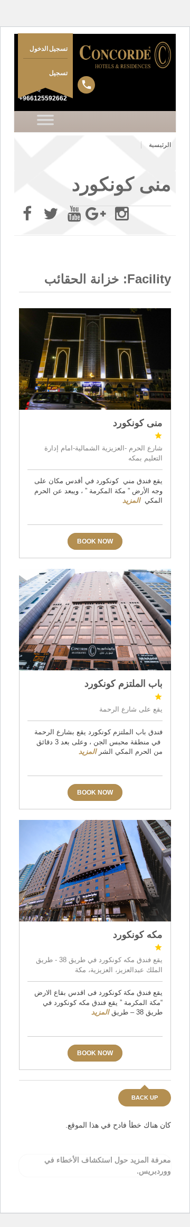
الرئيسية (160, 145)
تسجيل (58, 73)
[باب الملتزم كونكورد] (95, 619)
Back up (144, 1097)
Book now (95, 541)
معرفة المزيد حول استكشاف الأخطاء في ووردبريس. (107, 1165)
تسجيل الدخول (49, 48)
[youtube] (74, 214)
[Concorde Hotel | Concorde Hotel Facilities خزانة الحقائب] (95, 55)
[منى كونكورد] (95, 359)
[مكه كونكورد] (95, 870)
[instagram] (122, 214)
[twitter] (51, 214)
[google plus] (98, 214)
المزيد (131, 500)
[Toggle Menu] (46, 121)
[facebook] (27, 214)
